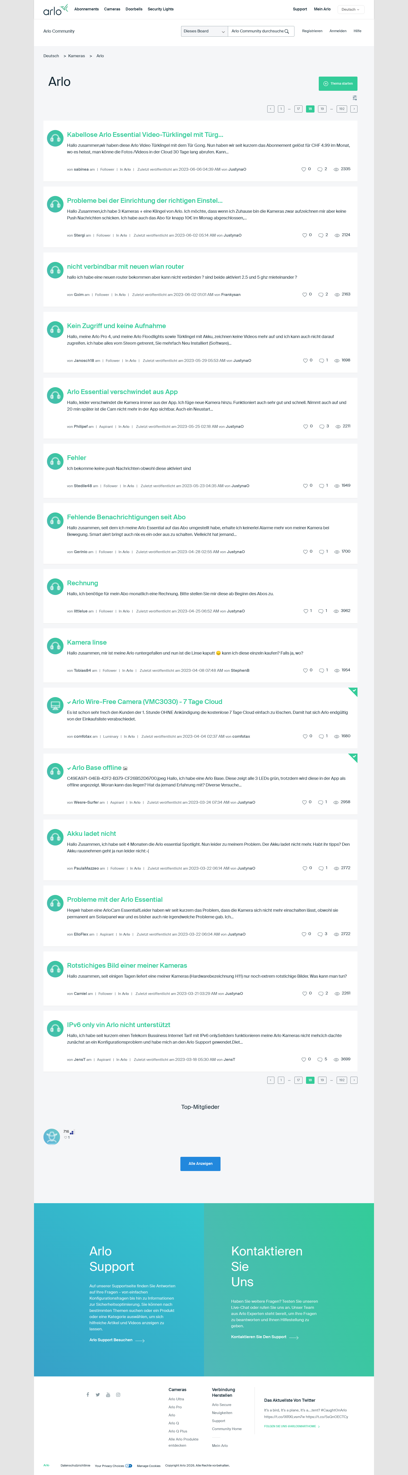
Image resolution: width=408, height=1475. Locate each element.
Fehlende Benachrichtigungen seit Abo (126, 517)
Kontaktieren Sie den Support (258, 1337)
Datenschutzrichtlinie (75, 1465)
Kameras (76, 56)
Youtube (108, 1395)
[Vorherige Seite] (270, 109)
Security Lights (161, 9)
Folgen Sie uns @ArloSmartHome (290, 1426)
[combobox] (261, 31)
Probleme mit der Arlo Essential (115, 900)
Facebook (88, 1395)
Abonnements (86, 9)
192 (341, 109)
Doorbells (134, 9)
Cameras (112, 9)
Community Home (227, 1429)
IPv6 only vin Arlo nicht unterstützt (118, 1025)
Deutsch (51, 56)
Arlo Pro (175, 1407)
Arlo (127, 169)
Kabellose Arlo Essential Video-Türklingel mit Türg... (145, 135)
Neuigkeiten (222, 1413)
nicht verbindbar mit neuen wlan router (125, 267)
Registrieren (312, 31)
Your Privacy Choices (109, 1466)
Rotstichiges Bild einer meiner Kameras (127, 966)
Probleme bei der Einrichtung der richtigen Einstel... (145, 201)
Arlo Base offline (97, 768)
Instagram (118, 1395)
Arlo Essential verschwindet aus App (122, 392)
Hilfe (357, 31)
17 (298, 109)
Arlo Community (58, 31)
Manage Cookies (149, 1466)
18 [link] (310, 109)
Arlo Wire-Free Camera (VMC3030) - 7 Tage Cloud (147, 702)
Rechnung (82, 583)
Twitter (98, 1395)
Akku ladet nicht (91, 834)
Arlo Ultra (176, 1399)
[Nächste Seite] (353, 109)
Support (300, 9)
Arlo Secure (221, 1405)
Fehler (76, 458)
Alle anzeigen (200, 1164)
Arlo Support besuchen (110, 1340)
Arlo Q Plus (178, 1431)
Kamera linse (87, 642)
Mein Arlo (322, 9)
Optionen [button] (355, 98)
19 (322, 109)
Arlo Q (174, 1423)
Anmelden (338, 31)
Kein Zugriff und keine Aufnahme (116, 326)
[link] (289, 108)
